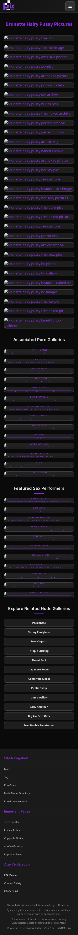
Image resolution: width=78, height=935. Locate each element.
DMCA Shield (11, 891)
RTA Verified (11, 875)
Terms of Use (12, 822)
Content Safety (12, 883)
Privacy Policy (12, 830)
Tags (7, 777)
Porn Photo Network (15, 801)
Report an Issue (13, 854)
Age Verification (13, 846)
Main (7, 769)
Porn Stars (10, 785)
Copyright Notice (14, 838)
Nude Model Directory (17, 793)
